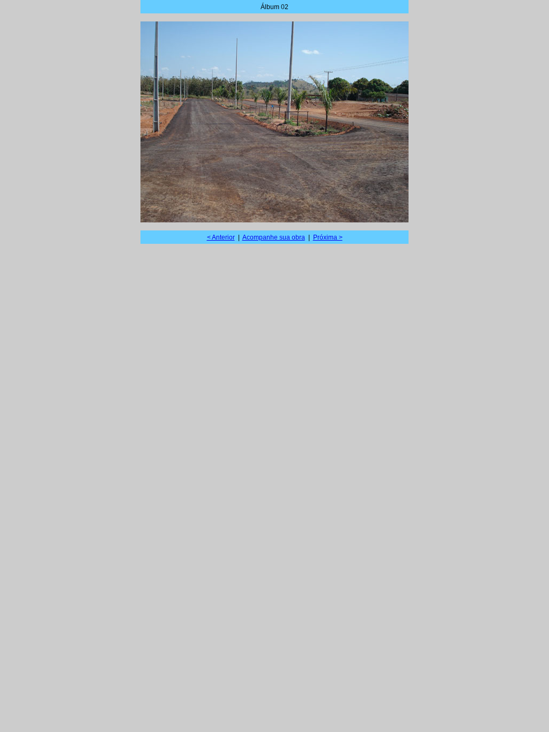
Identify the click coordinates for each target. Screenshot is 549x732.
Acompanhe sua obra (273, 237)
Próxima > (328, 237)
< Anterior (221, 237)
